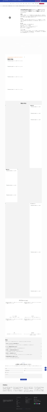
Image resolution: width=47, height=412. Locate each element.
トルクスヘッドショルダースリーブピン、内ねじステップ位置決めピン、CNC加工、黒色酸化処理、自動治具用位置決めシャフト (18, 390)
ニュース (18, 405)
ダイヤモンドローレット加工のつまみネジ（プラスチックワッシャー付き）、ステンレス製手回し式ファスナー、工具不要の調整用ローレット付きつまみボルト (28, 391)
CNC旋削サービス (27, 400)
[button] (44, 3)
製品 (17, 401)
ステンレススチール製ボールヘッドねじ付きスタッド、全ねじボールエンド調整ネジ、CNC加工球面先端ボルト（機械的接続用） (7, 390)
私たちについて (18, 402)
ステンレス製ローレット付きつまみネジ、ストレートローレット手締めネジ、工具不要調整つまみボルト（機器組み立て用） (39, 390)
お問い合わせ (18, 406)
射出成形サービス (27, 401)
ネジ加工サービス (27, 402)
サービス (18, 400)
